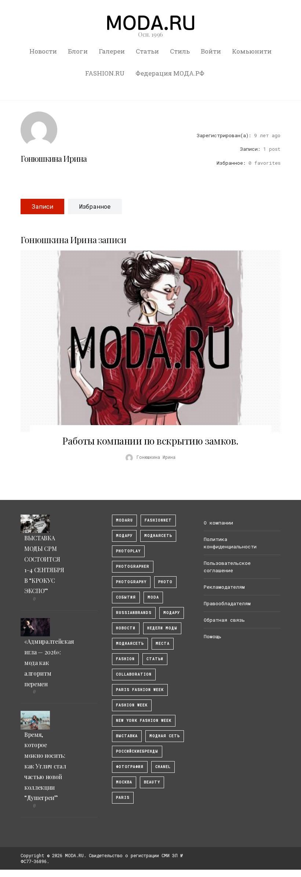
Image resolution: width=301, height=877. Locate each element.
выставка (127, 736)
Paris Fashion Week (140, 689)
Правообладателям (227, 603)
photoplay (128, 551)
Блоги (78, 51)
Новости (43, 51)
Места (163, 643)
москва (124, 782)
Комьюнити (252, 51)
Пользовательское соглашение (227, 567)
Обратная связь (224, 620)
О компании (218, 522)
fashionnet (158, 520)
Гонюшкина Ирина (54, 158)
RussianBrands (134, 612)
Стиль (180, 51)
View (146, 341)
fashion (125, 659)
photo (165, 582)
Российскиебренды (137, 751)
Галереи (112, 51)
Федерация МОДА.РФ (169, 73)
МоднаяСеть (158, 535)
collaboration (134, 674)
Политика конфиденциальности (230, 543)
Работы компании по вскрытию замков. (150, 440)
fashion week (132, 705)
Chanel (163, 766)
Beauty (152, 782)
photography (131, 582)
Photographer (132, 566)
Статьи (147, 51)
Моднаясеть (130, 643)
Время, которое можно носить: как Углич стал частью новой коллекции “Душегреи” (45, 766)
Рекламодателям (224, 587)
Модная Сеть (164, 736)
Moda (153, 597)
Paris (123, 797)
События (126, 597)
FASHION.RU (104, 73)
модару (124, 535)
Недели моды (162, 628)
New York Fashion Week (143, 720)
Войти (211, 51)
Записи (42, 206)
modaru (124, 520)
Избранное (95, 206)
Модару (171, 612)
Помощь (212, 636)
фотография (130, 766)
